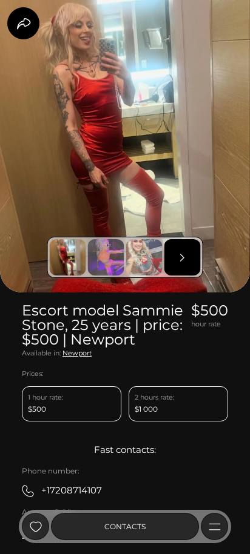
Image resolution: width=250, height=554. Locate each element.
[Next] (182, 257)
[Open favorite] (35, 526)
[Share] (23, 23)
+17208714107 (71, 490)
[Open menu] (214, 526)
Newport (77, 353)
